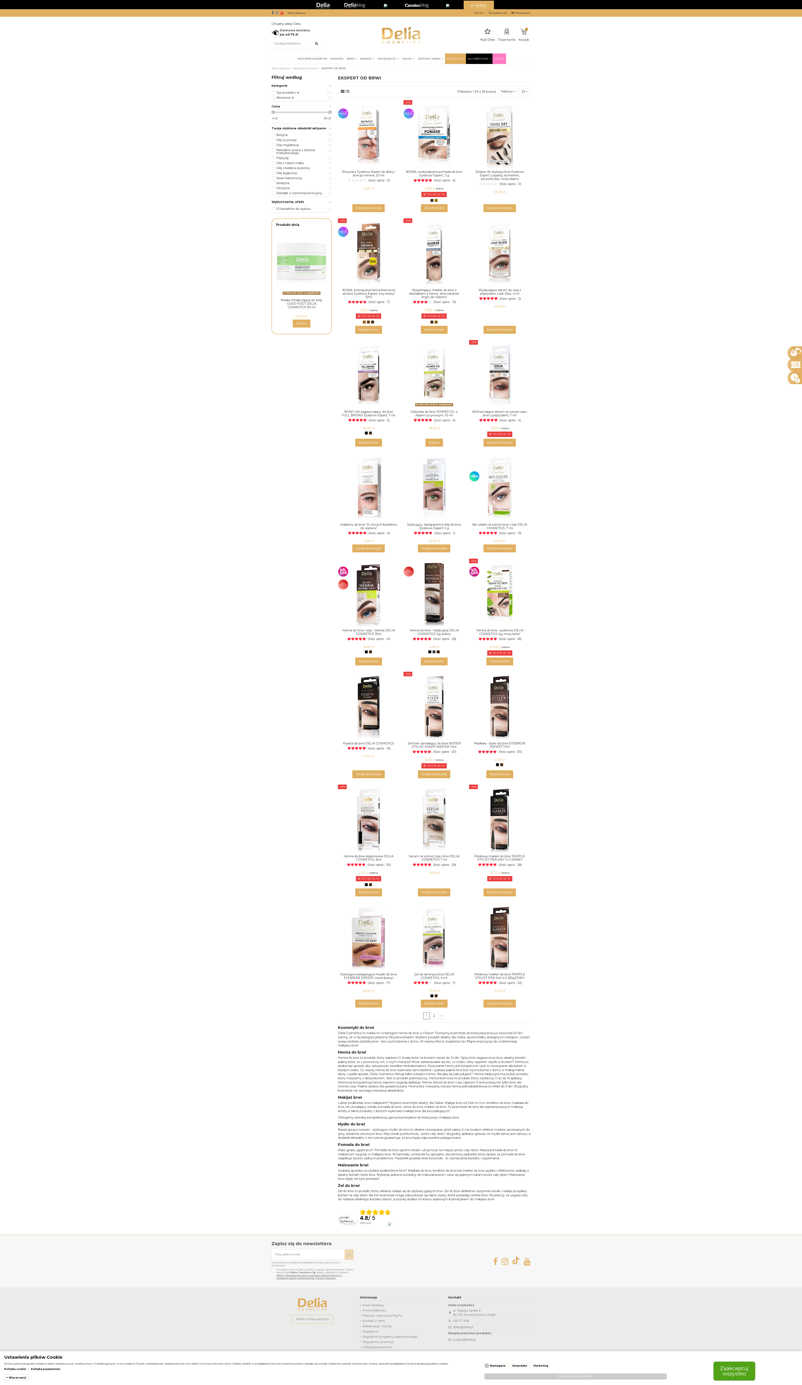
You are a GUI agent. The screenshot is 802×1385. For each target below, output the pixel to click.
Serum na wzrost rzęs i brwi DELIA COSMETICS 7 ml (434, 858)
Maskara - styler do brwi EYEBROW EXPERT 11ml (499, 745)
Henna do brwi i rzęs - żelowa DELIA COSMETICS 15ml (368, 632)
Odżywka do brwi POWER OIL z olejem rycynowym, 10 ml (434, 413)
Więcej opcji (17, 1377)
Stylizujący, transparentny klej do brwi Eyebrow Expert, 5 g (434, 526)
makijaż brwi (412, 1111)
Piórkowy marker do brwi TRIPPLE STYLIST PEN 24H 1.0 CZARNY (499, 858)
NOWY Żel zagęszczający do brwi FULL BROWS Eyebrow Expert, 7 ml (368, 413)
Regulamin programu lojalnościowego (390, 1337)
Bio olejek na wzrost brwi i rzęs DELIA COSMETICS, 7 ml (499, 526)
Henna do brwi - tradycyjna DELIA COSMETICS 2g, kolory (434, 632)
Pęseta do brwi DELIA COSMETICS (368, 743)
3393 (365, 1223)
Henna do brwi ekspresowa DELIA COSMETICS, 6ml (368, 858)
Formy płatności (374, 1310)
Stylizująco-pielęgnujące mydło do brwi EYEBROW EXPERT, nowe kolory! (368, 976)
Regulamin (370, 1331)
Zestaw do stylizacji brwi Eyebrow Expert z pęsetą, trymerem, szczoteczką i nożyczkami (499, 175)
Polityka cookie (15, 1369)
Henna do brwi (348, 1058)
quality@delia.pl (464, 1340)
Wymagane (498, 1365)
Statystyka (519, 1365)
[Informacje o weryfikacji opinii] (375, 1228)
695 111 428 (461, 1321)
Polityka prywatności (377, 1347)
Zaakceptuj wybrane (575, 1376)
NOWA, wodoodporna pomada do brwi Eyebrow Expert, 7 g (434, 173)
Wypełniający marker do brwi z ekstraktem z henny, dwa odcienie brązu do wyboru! (434, 293)
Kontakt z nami (373, 1321)
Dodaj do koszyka (368, 208)
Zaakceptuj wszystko (734, 1371)
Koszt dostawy (296, 12)
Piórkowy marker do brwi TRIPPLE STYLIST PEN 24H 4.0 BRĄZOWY (499, 976)
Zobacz (434, 442)
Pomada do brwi (386, 1150)
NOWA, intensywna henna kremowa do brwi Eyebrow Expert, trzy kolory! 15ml (368, 293)
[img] (375, 1212)
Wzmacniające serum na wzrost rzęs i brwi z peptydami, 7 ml (499, 413)
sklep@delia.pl (463, 1327)
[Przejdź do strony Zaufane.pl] (348, 1219)
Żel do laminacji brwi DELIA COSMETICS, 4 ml (434, 976)
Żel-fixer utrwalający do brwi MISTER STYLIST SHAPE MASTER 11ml (434, 745)
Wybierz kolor (434, 208)
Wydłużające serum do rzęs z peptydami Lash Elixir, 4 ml (499, 292)
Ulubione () (499, 12)
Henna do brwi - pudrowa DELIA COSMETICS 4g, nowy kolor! (499, 632)
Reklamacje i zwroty (377, 1326)
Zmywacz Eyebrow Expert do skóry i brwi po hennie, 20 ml (368, 173)
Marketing (540, 1365)
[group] (375, 1219)
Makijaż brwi (453, 1103)
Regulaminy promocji (378, 1342)
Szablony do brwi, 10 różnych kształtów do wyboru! (368, 526)
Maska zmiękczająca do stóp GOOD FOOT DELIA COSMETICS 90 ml (301, 303)
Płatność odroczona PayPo (382, 1315)
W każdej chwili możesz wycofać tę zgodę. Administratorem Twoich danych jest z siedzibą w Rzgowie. (314, 1273)
